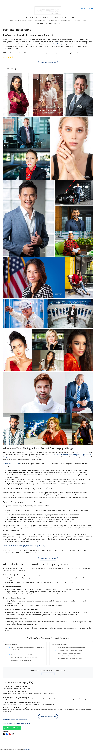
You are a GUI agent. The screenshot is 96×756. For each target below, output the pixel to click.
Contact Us (57, 23)
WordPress (27, 749)
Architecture (77, 20)
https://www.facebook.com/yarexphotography (16, 719)
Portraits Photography (20, 20)
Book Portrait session (48, 62)
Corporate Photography (41, 20)
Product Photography (41, 23)
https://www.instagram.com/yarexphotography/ (16, 723)
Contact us (39, 528)
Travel (50, 23)
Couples (30, 20)
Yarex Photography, (12, 464)
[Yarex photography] (48, 15)
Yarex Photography (59, 44)
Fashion (84, 20)
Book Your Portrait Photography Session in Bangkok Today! (24, 546)
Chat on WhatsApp (13, 728)
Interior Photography (66, 20)
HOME (11, 20)
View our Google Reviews (48, 674)
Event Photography (54, 20)
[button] (17, 94)
